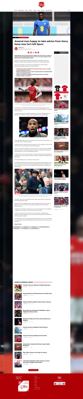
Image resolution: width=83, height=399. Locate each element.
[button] (69, 10)
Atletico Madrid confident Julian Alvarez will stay (37, 302)
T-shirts (34, 10)
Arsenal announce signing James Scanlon (35, 335)
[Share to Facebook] (28, 52)
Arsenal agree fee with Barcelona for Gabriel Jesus (37, 293)
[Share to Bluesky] (31, 52)
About (39, 10)
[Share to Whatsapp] (33, 52)
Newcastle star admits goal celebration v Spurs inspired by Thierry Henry (36, 311)
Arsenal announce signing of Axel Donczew (35, 327)
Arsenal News (21, 10)
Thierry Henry (43, 68)
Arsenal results (18, 377)
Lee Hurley (25, 286)
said (43, 114)
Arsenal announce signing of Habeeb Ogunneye (36, 285)
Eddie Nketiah (19, 68)
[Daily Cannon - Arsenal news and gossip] (41, 5)
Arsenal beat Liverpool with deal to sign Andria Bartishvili (61, 151)
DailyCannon (21, 47)
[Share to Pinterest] (38, 52)
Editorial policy (49, 10)
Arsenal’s (28, 109)
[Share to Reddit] (36, 52)
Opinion (30, 10)
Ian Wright (35, 68)
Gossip (26, 10)
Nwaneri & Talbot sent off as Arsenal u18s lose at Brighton (60, 179)
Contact (43, 10)
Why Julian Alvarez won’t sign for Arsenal (35, 352)
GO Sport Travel (43, 203)
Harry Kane (35, 199)
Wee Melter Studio (19, 378)
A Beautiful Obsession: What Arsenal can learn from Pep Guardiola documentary (36, 361)
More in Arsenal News (24, 282)
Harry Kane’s (28, 71)
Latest (16, 10)
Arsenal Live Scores (19, 376)
